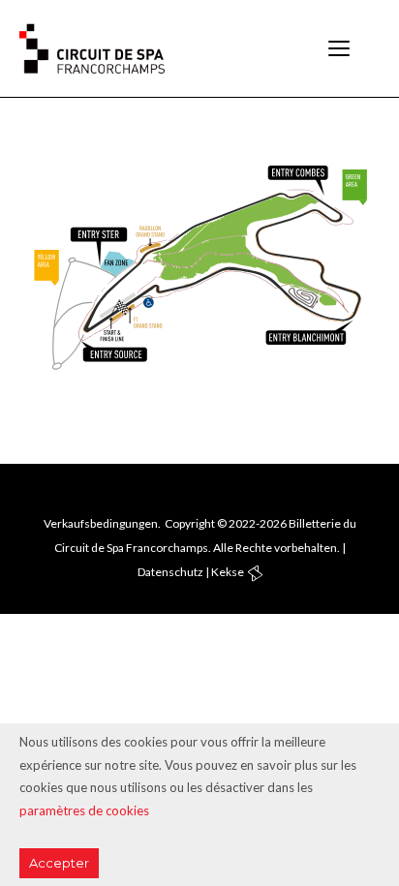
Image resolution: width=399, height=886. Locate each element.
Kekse (227, 572)
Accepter (59, 863)
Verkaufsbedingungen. (102, 523)
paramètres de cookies (84, 810)
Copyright (190, 523)
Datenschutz (170, 572)
